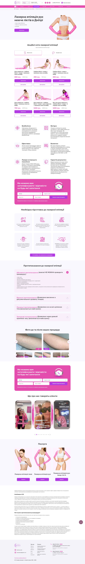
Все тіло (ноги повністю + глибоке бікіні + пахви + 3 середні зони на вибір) (60, 104)
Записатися (21, 30)
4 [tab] (41, 434)
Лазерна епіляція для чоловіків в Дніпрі (41, 549)
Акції (29, 6)
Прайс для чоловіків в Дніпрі (41, 555)
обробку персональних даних (40, 200)
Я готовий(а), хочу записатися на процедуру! (42, 255)
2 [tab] (38, 434)
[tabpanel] (42, 232)
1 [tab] (36, 434)
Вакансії (32, 549)
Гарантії (32, 547)
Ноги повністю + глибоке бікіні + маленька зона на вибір (21, 104)
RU (17, 6)
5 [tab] (43, 434)
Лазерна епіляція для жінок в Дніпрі (41, 547)
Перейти (23, 479)
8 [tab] (48, 434)
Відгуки (32, 546)
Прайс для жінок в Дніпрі (40, 552)
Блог (32, 551)
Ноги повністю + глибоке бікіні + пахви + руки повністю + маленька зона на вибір (42, 104)
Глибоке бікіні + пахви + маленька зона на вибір (41, 72)
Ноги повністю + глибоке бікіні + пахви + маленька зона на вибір (21, 73)
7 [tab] (46, 434)
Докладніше (23, 84)
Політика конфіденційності (20, 557)
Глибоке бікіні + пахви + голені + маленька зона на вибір (60, 73)
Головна (22, 6)
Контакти (69, 6)
